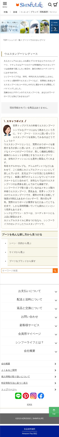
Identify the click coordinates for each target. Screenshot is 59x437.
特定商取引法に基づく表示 (14, 383)
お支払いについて (29, 291)
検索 (50, 4)
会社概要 (29, 350)
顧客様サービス (29, 325)
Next (55, 29)
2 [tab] (23, 36)
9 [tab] (38, 36)
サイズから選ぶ (17, 252)
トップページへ (9, 389)
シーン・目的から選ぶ (20, 243)
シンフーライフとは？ (29, 342)
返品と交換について (29, 308)
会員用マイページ (29, 333)
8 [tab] (36, 36)
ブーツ (25, 40)
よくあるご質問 (9, 370)
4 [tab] (27, 36)
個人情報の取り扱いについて (15, 376)
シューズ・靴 (14, 40)
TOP (5, 40)
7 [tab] (34, 36)
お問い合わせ (29, 316)
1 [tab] (21, 36)
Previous (4, 29)
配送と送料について (29, 299)
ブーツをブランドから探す (22, 261)
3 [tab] (25, 36)
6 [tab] (32, 36)
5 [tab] (30, 36)
